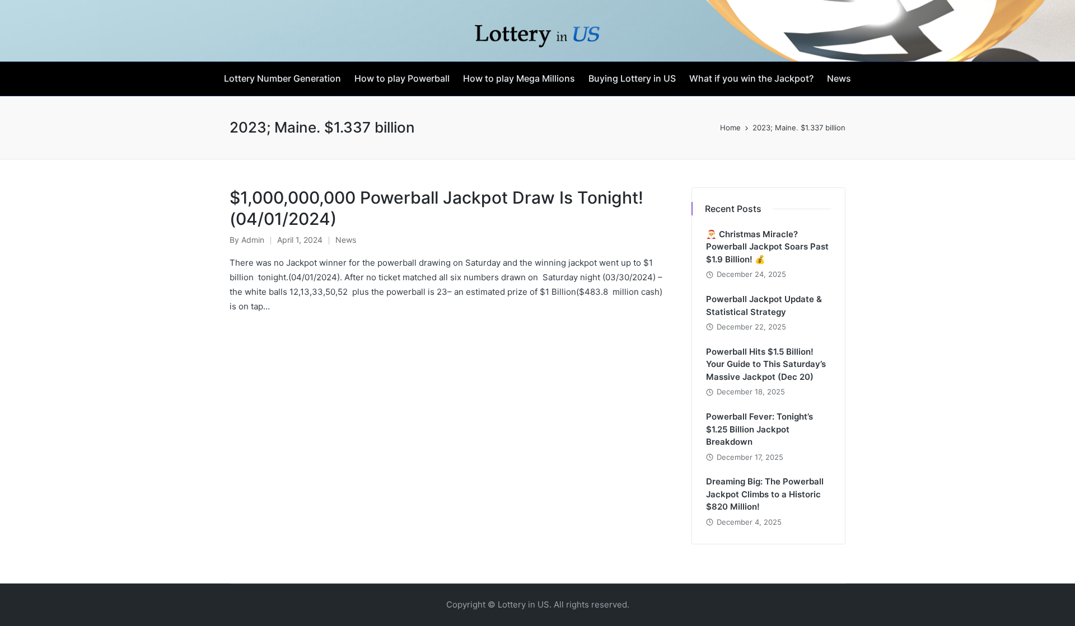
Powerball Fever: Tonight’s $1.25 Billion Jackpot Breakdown (759, 429)
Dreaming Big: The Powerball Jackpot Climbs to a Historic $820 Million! (765, 494)
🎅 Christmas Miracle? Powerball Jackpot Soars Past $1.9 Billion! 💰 (767, 247)
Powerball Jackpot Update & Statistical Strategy (764, 305)
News (345, 239)
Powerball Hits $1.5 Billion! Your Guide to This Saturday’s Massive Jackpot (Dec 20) (766, 364)
